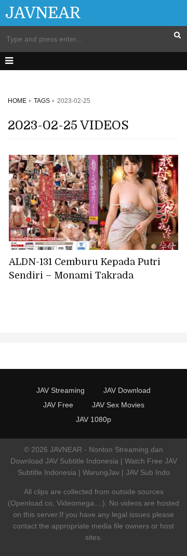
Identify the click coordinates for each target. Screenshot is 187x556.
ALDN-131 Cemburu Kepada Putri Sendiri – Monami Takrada (85, 269)
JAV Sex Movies (118, 405)
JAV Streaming (60, 390)
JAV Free (58, 405)
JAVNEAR (43, 13)
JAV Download (127, 390)
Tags (42, 100)
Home (17, 100)
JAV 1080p (93, 419)
